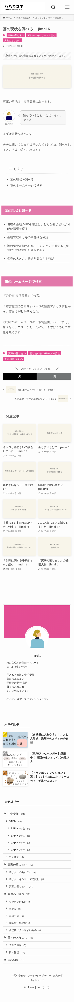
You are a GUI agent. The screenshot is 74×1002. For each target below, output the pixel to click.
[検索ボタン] (53, 7)
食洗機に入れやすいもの (25, 930)
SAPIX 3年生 (20, 835)
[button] (20, 376)
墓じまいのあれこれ (23, 872)
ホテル (15, 908)
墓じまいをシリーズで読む (42, 35)
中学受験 (16, 814)
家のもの (16, 915)
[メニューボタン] (67, 7)
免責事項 (57, 975)
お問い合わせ (18, 975)
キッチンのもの (20, 901)
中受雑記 (16, 857)
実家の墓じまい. (12, 40)
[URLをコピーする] (54, 376)
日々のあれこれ (20, 937)
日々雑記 (17, 952)
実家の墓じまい (16, 35)
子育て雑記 (18, 945)
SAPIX (16, 821)
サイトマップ (37, 980)
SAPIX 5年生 (20, 849)
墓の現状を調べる (22, 179)
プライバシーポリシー (39, 975)
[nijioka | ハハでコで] (23, 7)
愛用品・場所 (19, 894)
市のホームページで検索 (26, 185)
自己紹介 (16, 960)
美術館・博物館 (20, 923)
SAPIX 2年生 (20, 828)
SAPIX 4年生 (20, 842)
